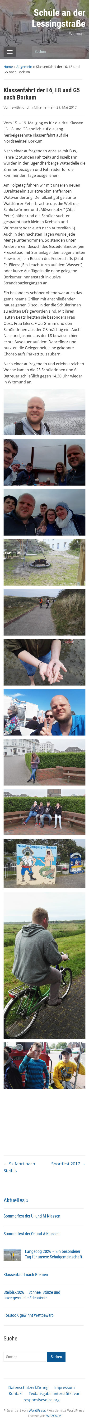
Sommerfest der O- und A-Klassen (32, 1233)
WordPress (37, 1410)
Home (8, 66)
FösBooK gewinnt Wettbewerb (29, 1315)
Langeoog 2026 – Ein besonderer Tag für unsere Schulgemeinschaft (53, 1254)
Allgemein (24, 66)
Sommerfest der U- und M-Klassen (32, 1215)
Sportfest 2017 (68, 1164)
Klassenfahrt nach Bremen (26, 1274)
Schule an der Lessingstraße (58, 18)
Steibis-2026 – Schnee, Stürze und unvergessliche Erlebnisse (32, 1295)
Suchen (79, 51)
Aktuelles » (16, 1200)
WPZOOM (53, 1415)
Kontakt (16, 1393)
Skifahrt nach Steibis (19, 1167)
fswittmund (19, 107)
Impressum (64, 1387)
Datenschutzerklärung (28, 1387)
